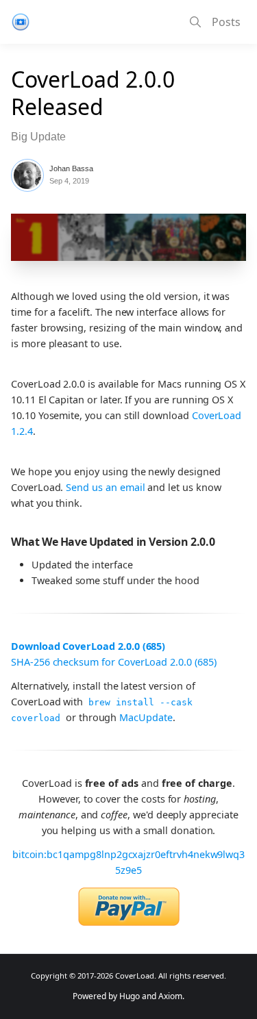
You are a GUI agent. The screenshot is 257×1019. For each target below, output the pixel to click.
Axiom (170, 996)
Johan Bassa (71, 168)
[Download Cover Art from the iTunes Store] (97, 22)
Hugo (129, 996)
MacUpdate (145, 717)
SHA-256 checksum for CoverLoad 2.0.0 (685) (114, 661)
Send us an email (105, 487)
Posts (226, 21)
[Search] (195, 22)
